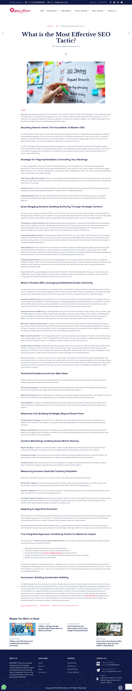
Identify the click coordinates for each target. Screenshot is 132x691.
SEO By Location (81, 11)
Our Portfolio (102, 2)
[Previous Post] (3, 33)
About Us (93, 2)
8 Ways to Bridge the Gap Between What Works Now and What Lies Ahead (50, 628)
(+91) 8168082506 (38, 2)
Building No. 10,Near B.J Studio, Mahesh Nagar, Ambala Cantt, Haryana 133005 (111, 680)
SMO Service (65, 11)
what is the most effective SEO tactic (65, 605)
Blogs (40, 669)
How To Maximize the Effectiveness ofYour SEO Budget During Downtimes (77, 628)
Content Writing (73, 672)
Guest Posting (97, 11)
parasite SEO (45, 605)
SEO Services (52, 11)
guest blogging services (30, 605)
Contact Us (111, 11)
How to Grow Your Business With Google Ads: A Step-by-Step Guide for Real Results (108, 643)
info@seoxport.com (61, 2)
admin (64, 46)
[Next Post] (129, 33)
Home (42, 11)
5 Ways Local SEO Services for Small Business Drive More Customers (21, 643)
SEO (24, 110)
